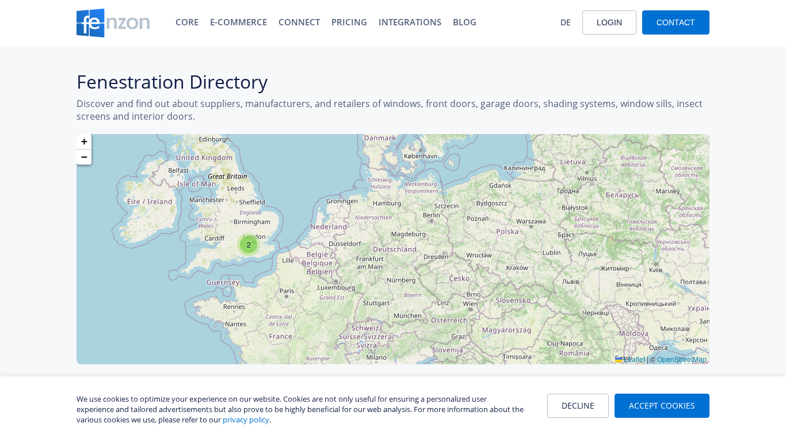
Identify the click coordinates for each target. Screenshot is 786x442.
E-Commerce (238, 22)
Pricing (349, 22)
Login (609, 22)
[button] (248, 244)
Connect (299, 22)
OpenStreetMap (682, 359)
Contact (676, 22)
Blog (464, 22)
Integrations (410, 22)
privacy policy (246, 419)
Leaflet (633, 359)
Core (187, 22)
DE (565, 22)
